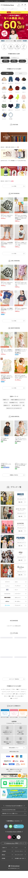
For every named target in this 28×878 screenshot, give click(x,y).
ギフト (5, 717)
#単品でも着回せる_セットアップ (18, 385)
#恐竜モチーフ (7, 391)
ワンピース (23, 711)
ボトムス (8, 711)
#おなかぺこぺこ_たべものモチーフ (14, 394)
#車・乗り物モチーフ (16, 391)
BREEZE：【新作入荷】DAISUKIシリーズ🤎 (10, 140)
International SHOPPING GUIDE (9, 831)
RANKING (11, 48)
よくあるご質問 (17, 792)
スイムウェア (22, 715)
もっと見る (14, 172)
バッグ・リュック (10, 713)
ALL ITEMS (17, 48)
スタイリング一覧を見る (14, 700)
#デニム (5, 388)
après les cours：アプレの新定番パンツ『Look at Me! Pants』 (13, 153)
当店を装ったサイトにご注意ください (10, 835)
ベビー (2, 715)
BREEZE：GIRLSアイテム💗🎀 (7, 166)
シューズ (3, 713)
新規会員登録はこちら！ (14, 769)
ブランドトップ (20, 484)
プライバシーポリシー (19, 872)
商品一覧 (20, 488)
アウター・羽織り (15, 711)
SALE (23, 48)
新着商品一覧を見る (14, 460)
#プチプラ (22, 388)
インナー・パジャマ (20, 713)
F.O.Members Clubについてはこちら (14, 745)
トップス (3, 711)
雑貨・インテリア (14, 720)
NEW (4, 48)
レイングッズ (8, 715)
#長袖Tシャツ (6, 385)
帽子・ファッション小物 (17, 717)
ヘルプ (16, 869)
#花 (23, 391)
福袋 (9, 717)
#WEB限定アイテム (13, 388)
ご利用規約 (4, 872)
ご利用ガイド (10, 792)
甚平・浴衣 (15, 715)
